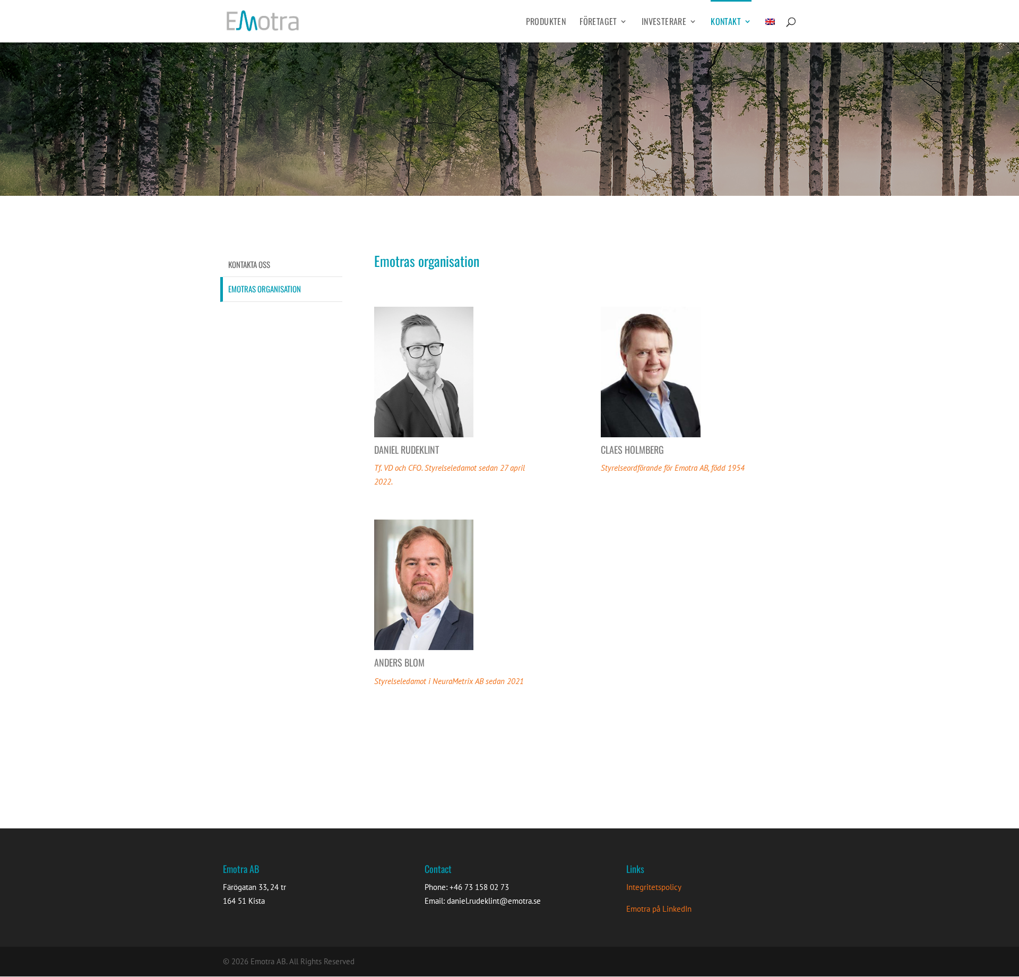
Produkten (546, 23)
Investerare (664, 23)
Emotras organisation (264, 289)
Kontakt (726, 23)
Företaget (598, 23)
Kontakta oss (249, 264)
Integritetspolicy (653, 887)
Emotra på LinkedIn (659, 909)
